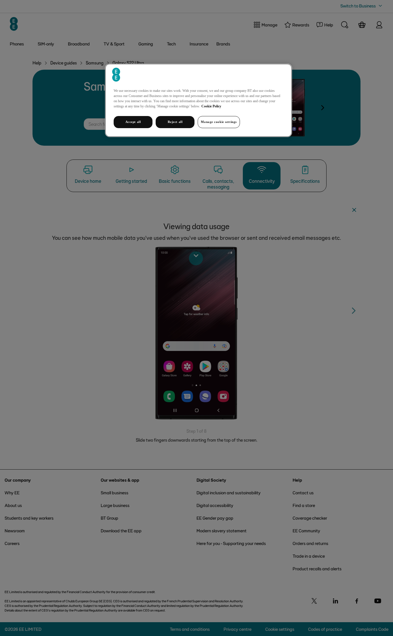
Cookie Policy (211, 106)
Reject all (175, 122)
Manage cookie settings (219, 122)
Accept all (133, 122)
